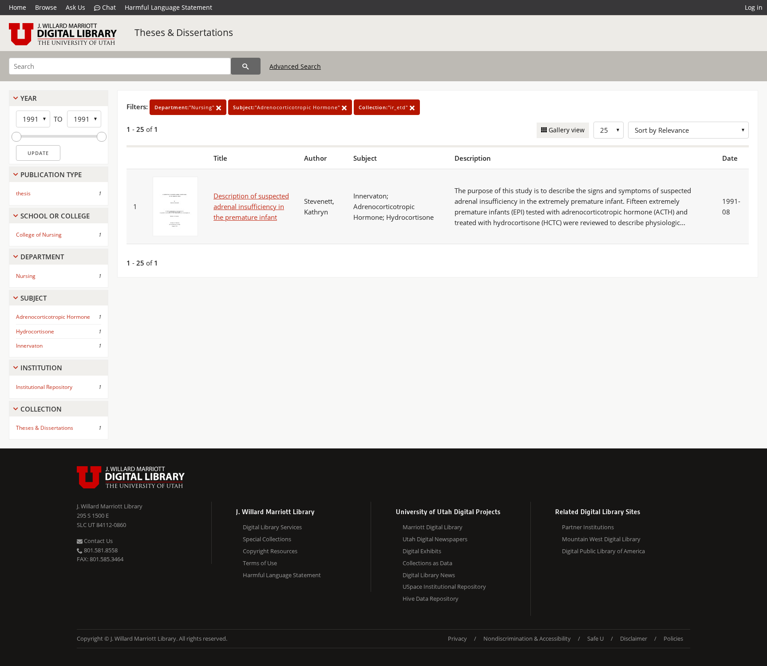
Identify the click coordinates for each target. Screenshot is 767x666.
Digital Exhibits (422, 551)
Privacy (457, 638)
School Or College (55, 215)
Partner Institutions (588, 527)
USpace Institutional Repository (444, 587)
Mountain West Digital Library (601, 539)
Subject (33, 297)
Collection (41, 408)
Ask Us (75, 7)
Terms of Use (260, 563)
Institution (41, 367)
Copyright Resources (270, 551)
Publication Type (51, 174)
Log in (754, 7)
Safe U (595, 638)
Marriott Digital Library (433, 527)
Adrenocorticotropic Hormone (53, 317)
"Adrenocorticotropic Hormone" (287, 107)
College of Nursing (39, 234)
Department (42, 256)
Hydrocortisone (35, 331)
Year (28, 98)
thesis (23, 193)
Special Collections (267, 539)
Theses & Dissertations (183, 32)
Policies (673, 638)
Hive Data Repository (431, 599)
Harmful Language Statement (168, 7)
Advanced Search (295, 66)
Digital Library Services (272, 527)
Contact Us (98, 541)
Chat (108, 7)
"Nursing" (185, 107)
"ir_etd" (384, 107)
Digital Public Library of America (603, 551)
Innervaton (29, 345)
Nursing (26, 276)
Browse (46, 7)
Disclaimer (633, 638)
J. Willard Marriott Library (109, 506)
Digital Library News (429, 575)
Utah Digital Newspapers (435, 539)
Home (17, 7)
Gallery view (566, 130)
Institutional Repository (44, 387)
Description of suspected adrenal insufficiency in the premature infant (251, 206)
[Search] (246, 66)
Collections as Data (427, 563)
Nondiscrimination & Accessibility (527, 638)
